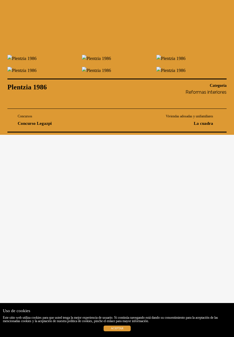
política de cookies (79, 321)
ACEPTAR (117, 328)
